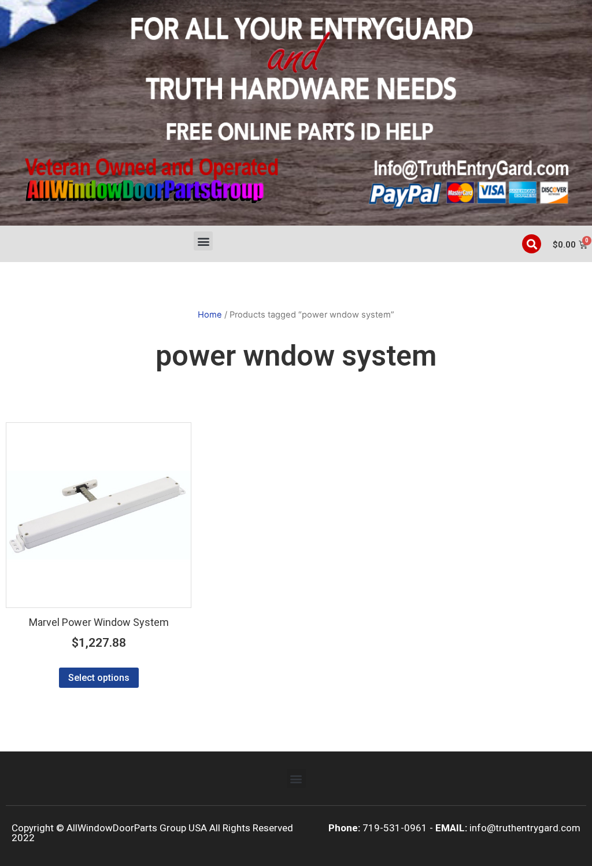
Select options (99, 677)
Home (210, 314)
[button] (203, 240)
